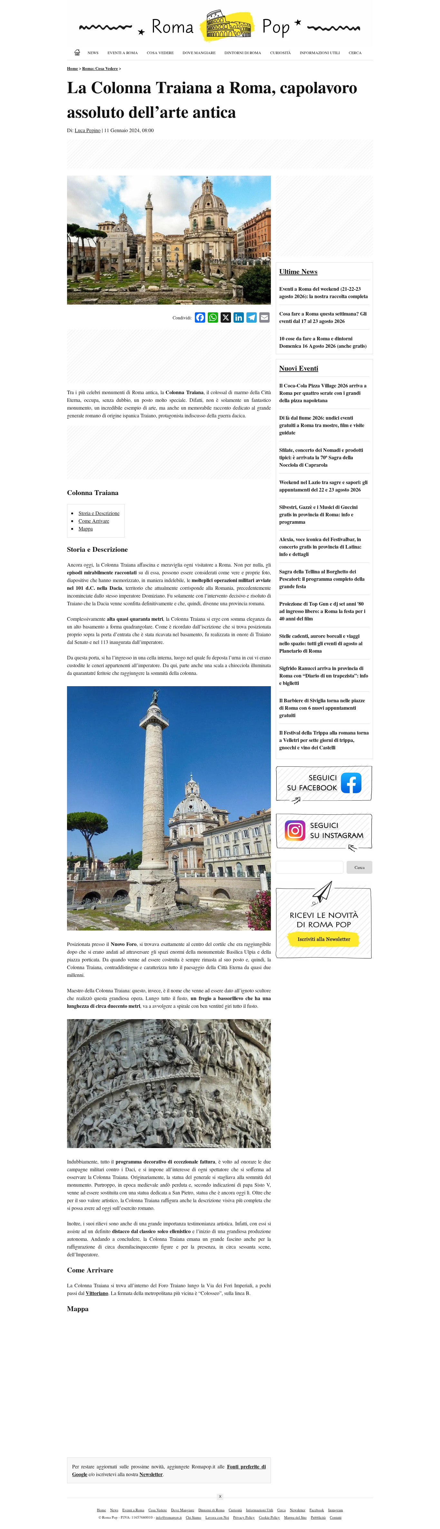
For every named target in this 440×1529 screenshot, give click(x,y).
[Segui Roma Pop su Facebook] (324, 803)
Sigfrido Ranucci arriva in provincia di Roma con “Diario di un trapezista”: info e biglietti (323, 675)
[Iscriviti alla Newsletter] (324, 958)
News (93, 52)
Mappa (86, 528)
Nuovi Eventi (298, 368)
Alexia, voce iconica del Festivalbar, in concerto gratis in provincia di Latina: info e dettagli (320, 546)
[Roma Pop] (78, 52)
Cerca (355, 52)
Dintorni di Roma (243, 52)
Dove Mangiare (199, 52)
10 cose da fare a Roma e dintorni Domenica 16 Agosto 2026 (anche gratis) (323, 342)
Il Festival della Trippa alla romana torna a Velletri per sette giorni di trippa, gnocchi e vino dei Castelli (324, 740)
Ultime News (298, 271)
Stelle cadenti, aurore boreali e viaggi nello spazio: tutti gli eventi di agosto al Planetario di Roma (320, 643)
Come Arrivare (94, 520)
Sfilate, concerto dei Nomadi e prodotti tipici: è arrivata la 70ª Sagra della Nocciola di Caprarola (321, 457)
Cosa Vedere (160, 52)
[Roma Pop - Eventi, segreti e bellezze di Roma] (220, 29)
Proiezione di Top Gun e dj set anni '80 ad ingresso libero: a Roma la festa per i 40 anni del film (322, 611)
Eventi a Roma (123, 52)
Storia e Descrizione (99, 513)
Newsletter (151, 1474)
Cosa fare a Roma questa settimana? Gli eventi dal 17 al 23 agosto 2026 (323, 317)
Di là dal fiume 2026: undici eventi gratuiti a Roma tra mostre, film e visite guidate (321, 425)
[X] (225, 318)
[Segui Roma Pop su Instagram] (324, 851)
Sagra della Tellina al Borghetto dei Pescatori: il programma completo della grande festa (322, 579)
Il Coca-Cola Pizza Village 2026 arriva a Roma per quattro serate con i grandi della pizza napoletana (323, 393)
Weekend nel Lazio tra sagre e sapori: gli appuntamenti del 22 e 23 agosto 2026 (323, 485)
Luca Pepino (87, 130)
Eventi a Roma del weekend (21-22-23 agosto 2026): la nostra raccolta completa (323, 292)
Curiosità (280, 52)
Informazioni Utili (320, 52)
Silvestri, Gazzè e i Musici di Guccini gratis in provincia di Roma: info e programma (318, 514)
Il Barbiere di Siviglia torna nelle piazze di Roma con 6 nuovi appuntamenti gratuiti (322, 707)
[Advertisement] (220, 154)
